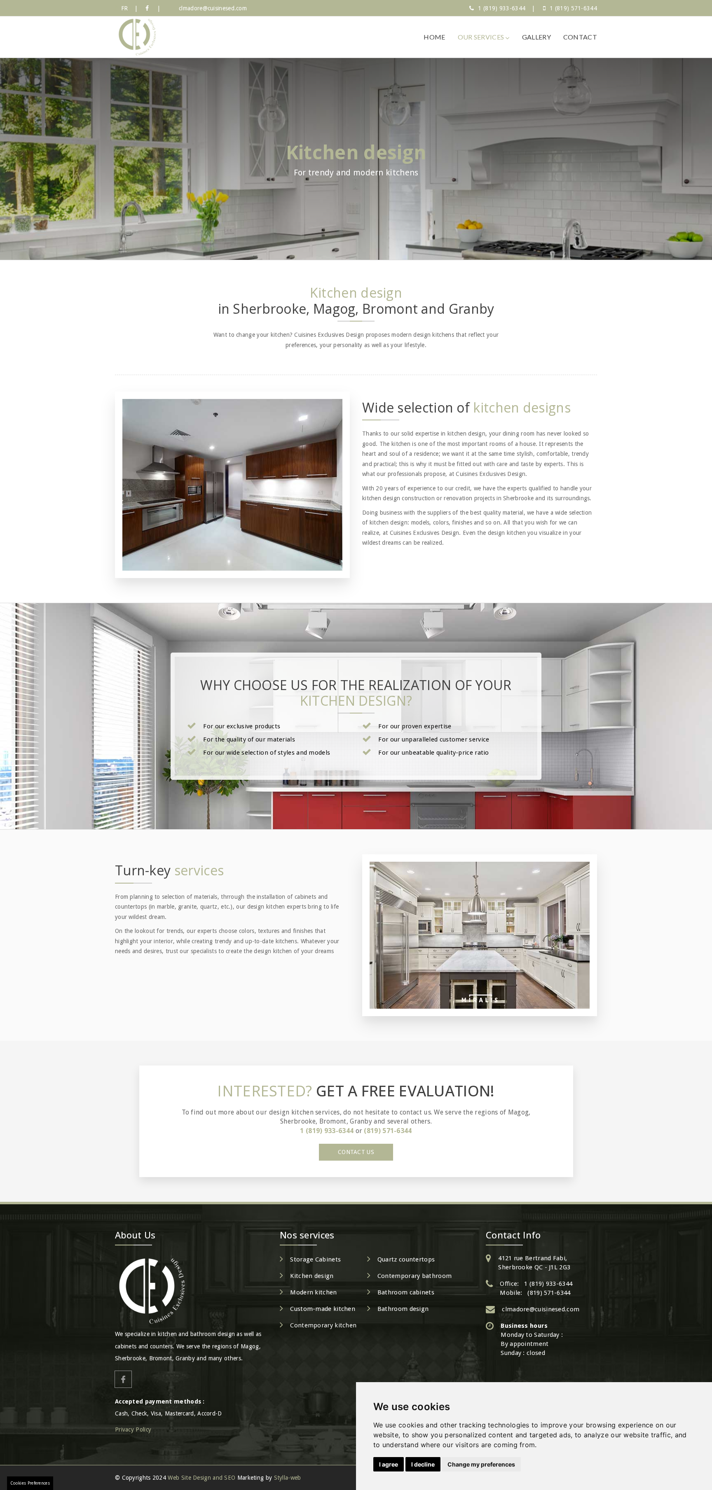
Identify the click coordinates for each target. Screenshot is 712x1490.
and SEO (224, 1477)
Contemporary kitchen (323, 1325)
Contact (580, 37)
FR (124, 8)
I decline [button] (423, 1464)
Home (434, 37)
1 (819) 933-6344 (501, 8)
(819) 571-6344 (388, 1131)
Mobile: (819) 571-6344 (535, 1292)
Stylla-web (287, 1477)
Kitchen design (311, 1276)
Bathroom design (403, 1309)
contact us (356, 1152)
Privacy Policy (133, 1429)
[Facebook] (147, 8)
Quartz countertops (406, 1259)
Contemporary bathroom (414, 1276)
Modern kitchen (313, 1292)
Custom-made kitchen (322, 1309)
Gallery (536, 37)
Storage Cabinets (315, 1259)
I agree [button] (388, 1464)
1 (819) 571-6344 (573, 8)
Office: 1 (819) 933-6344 (536, 1283)
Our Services (482, 37)
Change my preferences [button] (481, 1464)
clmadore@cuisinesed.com (213, 8)
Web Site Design (189, 1477)
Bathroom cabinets (405, 1292)
